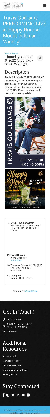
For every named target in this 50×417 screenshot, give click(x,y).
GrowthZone (31, 291)
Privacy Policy (10, 374)
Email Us (11, 331)
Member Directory (11, 361)
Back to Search (11, 53)
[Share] (40, 58)
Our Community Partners (15, 370)
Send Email (16, 260)
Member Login (10, 356)
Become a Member (12, 365)
